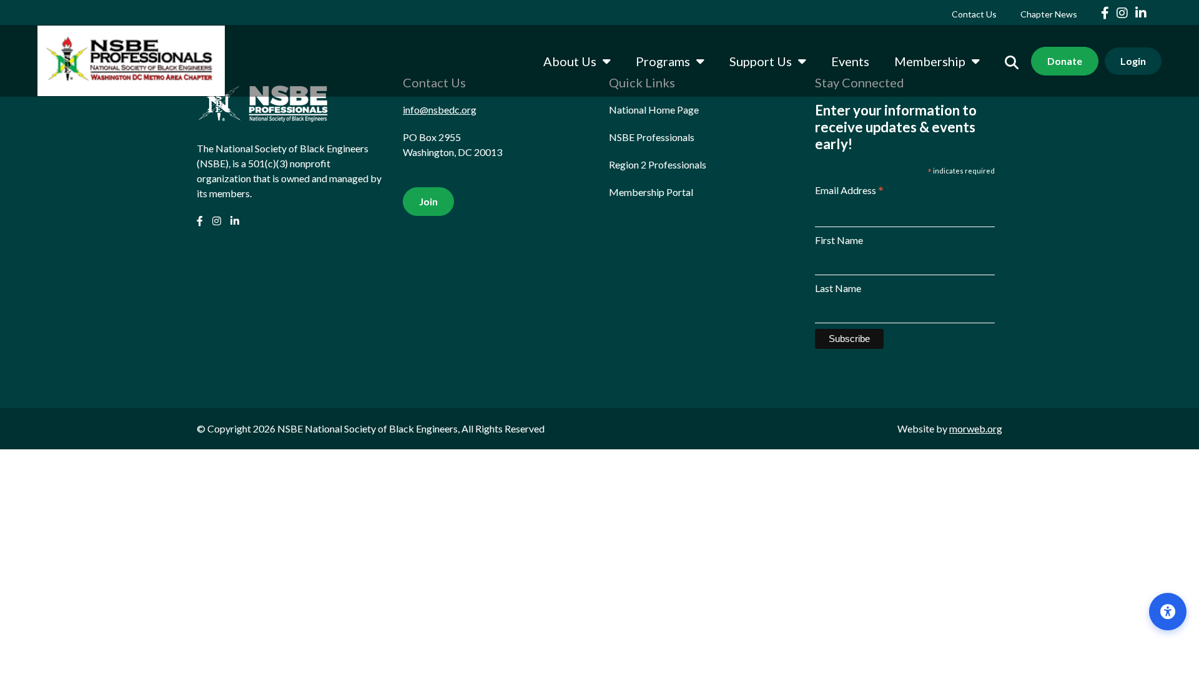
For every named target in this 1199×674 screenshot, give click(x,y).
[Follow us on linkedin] (1141, 12)
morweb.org (975, 428)
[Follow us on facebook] (1106, 12)
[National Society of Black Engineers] (131, 61)
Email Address (849, 191)
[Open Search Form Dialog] (1012, 61)
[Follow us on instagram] (1123, 12)
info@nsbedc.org (439, 109)
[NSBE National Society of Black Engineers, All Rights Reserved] (262, 106)
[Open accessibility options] (1168, 611)
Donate (1064, 61)
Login (1133, 61)
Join (428, 201)
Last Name (838, 288)
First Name (839, 240)
